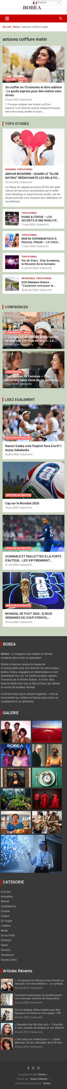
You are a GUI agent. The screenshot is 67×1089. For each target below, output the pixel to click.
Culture (5, 916)
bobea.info (26, 99)
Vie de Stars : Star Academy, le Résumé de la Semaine (40, 262)
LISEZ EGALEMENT (20, 400)
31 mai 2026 (12, 564)
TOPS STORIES (17, 124)
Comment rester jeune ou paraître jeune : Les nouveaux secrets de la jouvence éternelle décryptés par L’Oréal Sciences (39, 998)
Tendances (7, 955)
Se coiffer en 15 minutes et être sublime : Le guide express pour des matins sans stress (33, 91)
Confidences (13, 332)
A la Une (11, 79)
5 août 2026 (11, 384)
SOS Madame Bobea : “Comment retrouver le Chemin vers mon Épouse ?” (40, 286)
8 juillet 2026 (12, 454)
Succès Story (9, 959)
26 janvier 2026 (29, 290)
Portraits (6, 940)
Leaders (6, 925)
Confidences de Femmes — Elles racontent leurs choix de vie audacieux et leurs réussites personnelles (32, 379)
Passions (10, 169)
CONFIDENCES (16, 307)
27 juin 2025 (11, 99)
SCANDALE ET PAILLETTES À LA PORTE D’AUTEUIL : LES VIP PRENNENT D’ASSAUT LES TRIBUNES (33, 560)
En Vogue (6, 920)
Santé (4, 945)
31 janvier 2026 (29, 268)
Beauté (23, 79)
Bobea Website (38, 1078)
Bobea (42, 1074)
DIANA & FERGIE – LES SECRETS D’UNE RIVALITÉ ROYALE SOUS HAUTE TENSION (39, 222)
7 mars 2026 (28, 224)
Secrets (5, 950)
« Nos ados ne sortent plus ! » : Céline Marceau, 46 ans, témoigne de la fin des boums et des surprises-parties (38, 1042)
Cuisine (5, 911)
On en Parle (28, 278)
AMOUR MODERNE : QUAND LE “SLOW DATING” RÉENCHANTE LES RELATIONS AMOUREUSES (33, 178)
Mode (4, 930)
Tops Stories (24, 169)
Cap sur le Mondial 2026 (22, 503)
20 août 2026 (12, 344)
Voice (27, 332)
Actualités (7, 896)
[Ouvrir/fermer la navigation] (7, 18)
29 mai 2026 (12, 182)
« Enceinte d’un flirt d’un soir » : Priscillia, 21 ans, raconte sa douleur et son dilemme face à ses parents (40, 1028)
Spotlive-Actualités (18, 438)
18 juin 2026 (11, 507)
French (41, 2)
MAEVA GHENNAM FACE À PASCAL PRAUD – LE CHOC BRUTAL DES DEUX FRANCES (41, 242)
